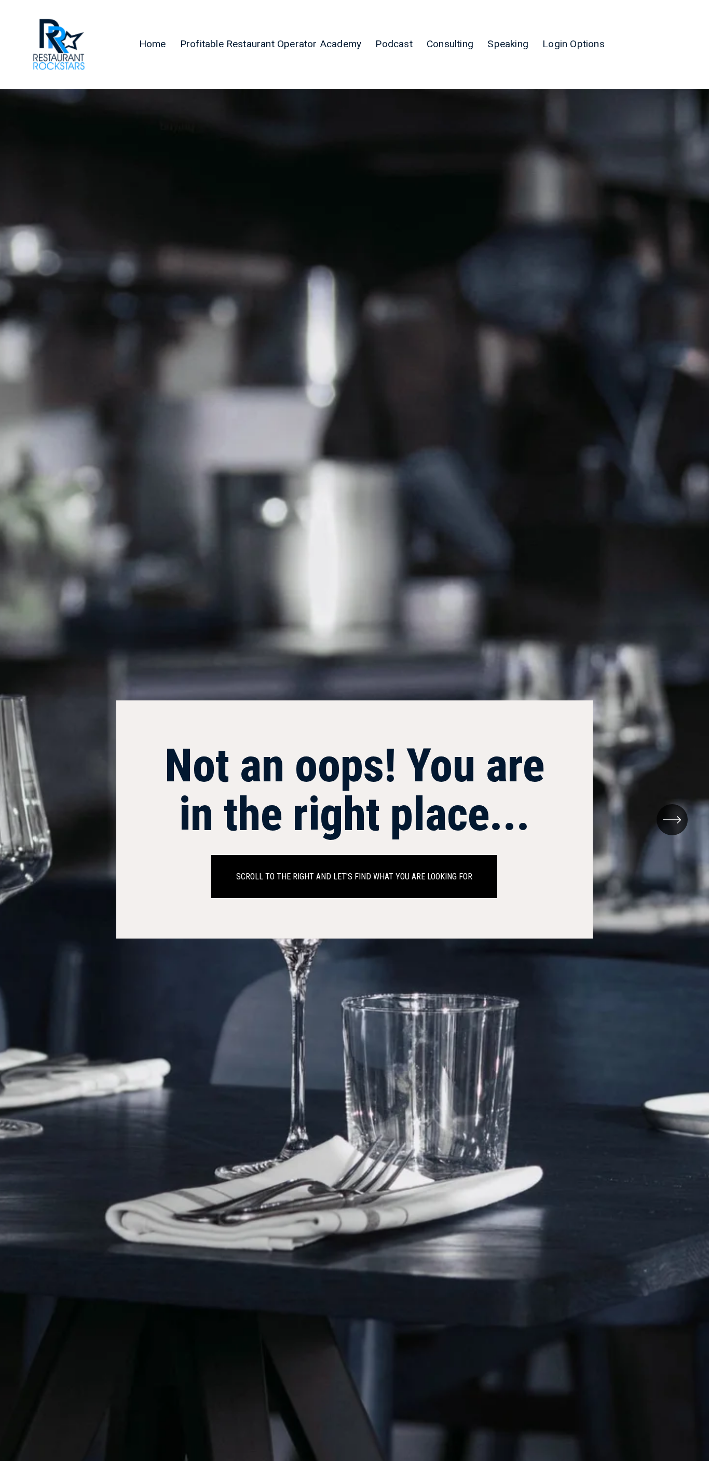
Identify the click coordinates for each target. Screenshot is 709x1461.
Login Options (573, 44)
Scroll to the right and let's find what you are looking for (354, 876)
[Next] (672, 819)
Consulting (450, 44)
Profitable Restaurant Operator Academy (270, 44)
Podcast (393, 44)
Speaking (507, 44)
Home (152, 44)
